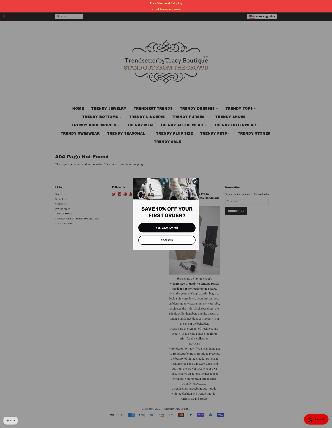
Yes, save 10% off (167, 227)
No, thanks (167, 240)
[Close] (195, 182)
